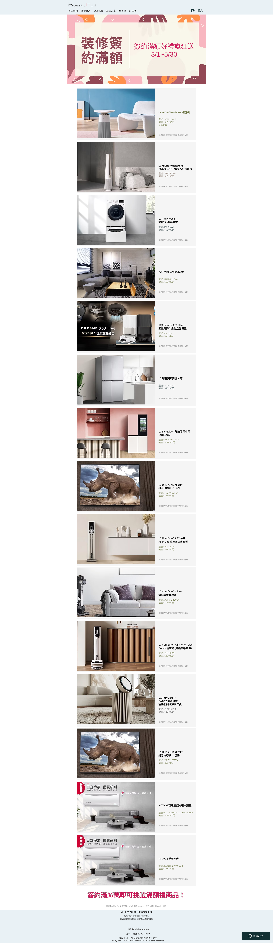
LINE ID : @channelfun (138, 929)
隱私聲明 (123, 938)
